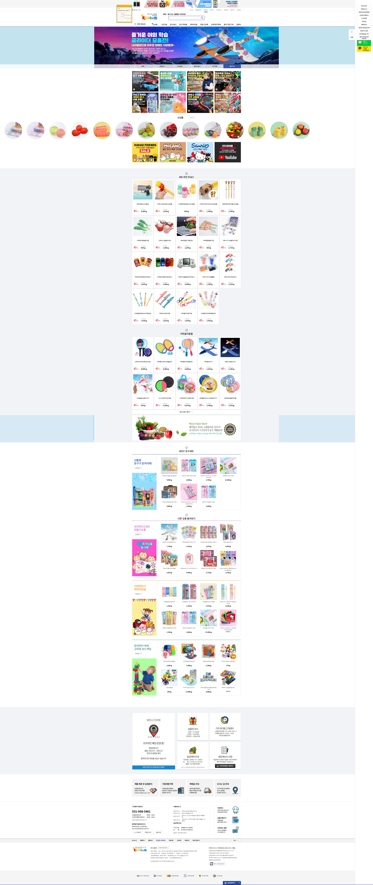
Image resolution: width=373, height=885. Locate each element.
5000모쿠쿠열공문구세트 (208, 502)
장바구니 (212, 9)
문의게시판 (364, 6)
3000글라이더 (208, 361)
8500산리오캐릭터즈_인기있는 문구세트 (208, 476)
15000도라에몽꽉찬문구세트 (169, 502)
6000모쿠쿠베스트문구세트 (189, 475)
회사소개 (134, 840)
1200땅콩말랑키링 (208, 240)
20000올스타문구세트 (228, 475)
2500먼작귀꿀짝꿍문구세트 (169, 628)
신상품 (155, 24)
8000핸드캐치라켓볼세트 (164, 361)
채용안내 (150, 840)
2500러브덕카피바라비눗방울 (208, 204)
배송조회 (158, 832)
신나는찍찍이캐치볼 (165, 398)
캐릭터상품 (193, 24)
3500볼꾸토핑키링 (186, 313)
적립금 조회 (148, 832)
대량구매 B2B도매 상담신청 (364, 37)
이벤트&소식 (177, 807)
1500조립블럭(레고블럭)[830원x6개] (208, 688)
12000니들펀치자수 (228, 542)
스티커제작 (364, 18)
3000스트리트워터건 (230, 277)
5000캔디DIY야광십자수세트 (208, 568)
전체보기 (138, 468)
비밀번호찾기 (198, 9)
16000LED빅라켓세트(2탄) (143, 361)
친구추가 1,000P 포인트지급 (366, 48)
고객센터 (239, 9)
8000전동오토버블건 (143, 204)
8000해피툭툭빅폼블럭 (169, 661)
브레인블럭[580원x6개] (189, 661)
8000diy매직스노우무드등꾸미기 (189, 568)
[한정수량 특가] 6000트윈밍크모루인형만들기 (228, 569)
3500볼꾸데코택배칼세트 (208, 313)
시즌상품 (164, 24)
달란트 (239, 24)
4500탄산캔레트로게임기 (164, 277)
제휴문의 (142, 840)
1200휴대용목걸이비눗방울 (186, 204)
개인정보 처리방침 (160, 840)
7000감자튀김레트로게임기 (143, 277)
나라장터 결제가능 (364, 15)
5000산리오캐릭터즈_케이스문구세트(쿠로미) (189, 503)
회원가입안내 (196, 840)
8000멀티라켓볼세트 (186, 361)
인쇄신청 (364, 21)
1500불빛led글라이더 (142, 398)
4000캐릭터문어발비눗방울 (230, 204)
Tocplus (119, 6)
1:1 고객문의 (137, 832)
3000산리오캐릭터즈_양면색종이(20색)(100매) (228, 629)
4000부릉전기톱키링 (186, 240)
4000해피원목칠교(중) (208, 661)
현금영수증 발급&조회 (364, 28)
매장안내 (232, 9)
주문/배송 (226, 9)
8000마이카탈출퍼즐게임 (228, 687)
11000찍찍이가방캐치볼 (186, 398)
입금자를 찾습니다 (364, 34)
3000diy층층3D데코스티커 (189, 542)
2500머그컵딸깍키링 (165, 240)
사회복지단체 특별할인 (364, 12)
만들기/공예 (204, 24)
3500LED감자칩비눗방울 (164, 204)
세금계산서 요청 (364, 31)
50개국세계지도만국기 (189, 687)
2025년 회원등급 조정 (187, 813)
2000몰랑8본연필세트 (169, 601)
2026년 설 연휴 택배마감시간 (189, 811)
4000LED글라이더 (230, 361)
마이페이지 (219, 9)
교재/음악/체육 (216, 24)
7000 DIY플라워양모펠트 (169, 568)
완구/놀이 (173, 24)
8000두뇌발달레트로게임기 (186, 277)
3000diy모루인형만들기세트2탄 (209, 542)
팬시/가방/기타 (229, 24)
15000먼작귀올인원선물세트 (169, 475)
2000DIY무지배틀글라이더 (169, 542)
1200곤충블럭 (169, 687)
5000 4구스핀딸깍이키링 (230, 240)
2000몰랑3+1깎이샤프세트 (189, 601)
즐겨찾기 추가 (137, 9)
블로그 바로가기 (365, 42)
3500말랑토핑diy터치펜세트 (142, 313)
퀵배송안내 (364, 24)
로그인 (191, 9)
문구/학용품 (183, 24)
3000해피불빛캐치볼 (230, 398)
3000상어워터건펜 (164, 313)
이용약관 (171, 840)
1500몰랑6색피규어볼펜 (208, 601)
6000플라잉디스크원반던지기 (208, 398)
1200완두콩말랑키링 (143, 240)
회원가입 (206, 9)
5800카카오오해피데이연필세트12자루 (228, 602)
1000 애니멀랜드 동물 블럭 (228, 661)
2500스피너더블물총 (208, 277)
